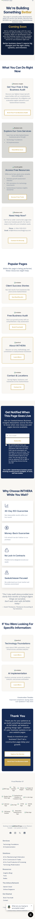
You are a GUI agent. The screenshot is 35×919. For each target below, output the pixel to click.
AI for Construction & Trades (12, 859)
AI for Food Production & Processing (14, 862)
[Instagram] (15, 833)
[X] (20, 833)
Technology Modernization (11, 865)
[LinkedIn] (24, 833)
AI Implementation (9, 847)
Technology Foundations (11, 844)
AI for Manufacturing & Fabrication (14, 857)
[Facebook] (10, 833)
